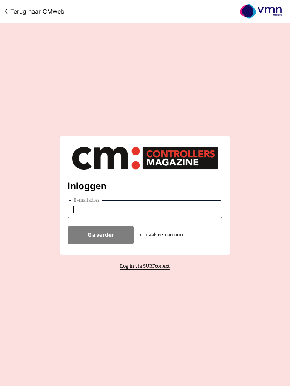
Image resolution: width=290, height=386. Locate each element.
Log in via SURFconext (145, 266)
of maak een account (162, 234)
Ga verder (101, 234)
